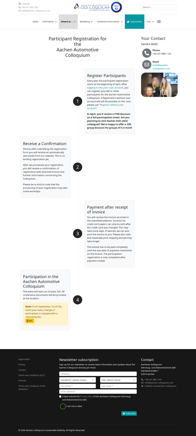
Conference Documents (108, 21)
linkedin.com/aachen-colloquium (160, 386)
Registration (136, 21)
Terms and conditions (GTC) (31, 375)
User (148, 21)
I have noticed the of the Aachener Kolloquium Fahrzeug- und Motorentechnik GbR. (96, 398)
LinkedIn (26, 3)
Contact (22, 370)
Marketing (85, 21)
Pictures (22, 380)
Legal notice (24, 359)
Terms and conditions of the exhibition (31, 387)
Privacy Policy (86, 396)
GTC (30, 320)
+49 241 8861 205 (30, 7)
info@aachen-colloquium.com (36, 10)
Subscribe (130, 413)
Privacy (21, 364)
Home (35, 21)
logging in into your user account (105, 87)
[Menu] (158, 21)
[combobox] (159, 7)
